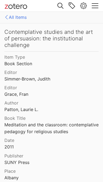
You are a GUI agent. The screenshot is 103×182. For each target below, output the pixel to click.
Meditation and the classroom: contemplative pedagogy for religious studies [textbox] (51, 128)
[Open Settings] (83, 5)
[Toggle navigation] (95, 5)
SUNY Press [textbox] (16, 162)
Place (10, 171)
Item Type (14, 57)
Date (9, 140)
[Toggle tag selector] (72, 5)
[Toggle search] (60, 5)
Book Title (15, 118)
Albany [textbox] (11, 177)
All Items (18, 17)
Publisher (13, 156)
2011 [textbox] (9, 147)
